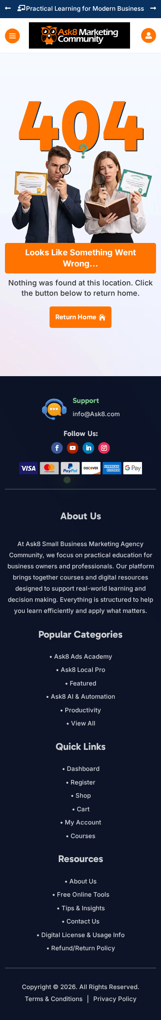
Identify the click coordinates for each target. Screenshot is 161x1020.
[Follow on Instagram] (104, 448)
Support (86, 400)
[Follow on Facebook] (57, 448)
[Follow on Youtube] (72, 448)
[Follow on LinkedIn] (88, 448)
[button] (8, 8)
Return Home (75, 317)
